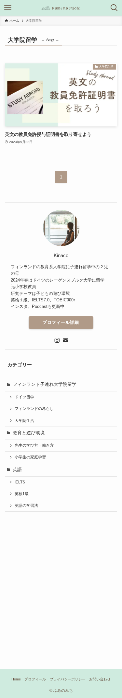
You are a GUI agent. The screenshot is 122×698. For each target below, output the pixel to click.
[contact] (65, 340)
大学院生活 (24, 420)
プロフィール (35, 679)
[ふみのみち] (61, 8)
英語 (17, 469)
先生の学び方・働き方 (34, 445)
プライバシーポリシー (68, 679)
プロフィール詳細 (61, 322)
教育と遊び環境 (29, 432)
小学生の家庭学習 (30, 457)
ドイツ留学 (24, 397)
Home (16, 679)
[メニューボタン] (8, 8)
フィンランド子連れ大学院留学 (44, 384)
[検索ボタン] (114, 8)
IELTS (20, 482)
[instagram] (57, 340)
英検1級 (22, 494)
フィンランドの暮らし (34, 408)
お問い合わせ (100, 679)
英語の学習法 (26, 505)
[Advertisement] (61, 581)
